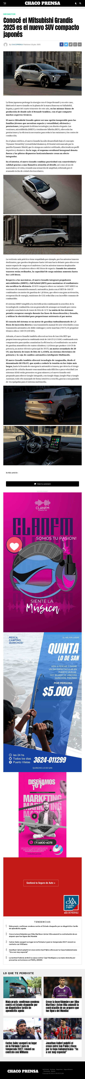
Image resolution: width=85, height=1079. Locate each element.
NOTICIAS (45, 1069)
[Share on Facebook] (62, 44)
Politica (52, 1069)
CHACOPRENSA (17, 45)
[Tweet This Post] (66, 44)
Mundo (53, 1071)
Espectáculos (68, 1069)
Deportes (59, 1069)
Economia (47, 1071)
